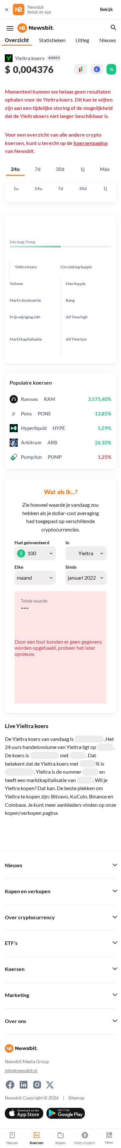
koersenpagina (90, 143)
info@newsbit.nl (21, 1070)
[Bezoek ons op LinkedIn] (23, 1085)
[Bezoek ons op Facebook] (10, 1085)
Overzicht (17, 40)
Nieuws (107, 40)
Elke (19, 567)
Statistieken (52, 40)
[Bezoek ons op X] (49, 1085)
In (67, 542)
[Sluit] (6, 9)
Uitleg (82, 40)
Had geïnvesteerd (32, 542)
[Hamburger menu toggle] (10, 28)
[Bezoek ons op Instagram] (37, 1085)
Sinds (71, 567)
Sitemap (76, 1097)
